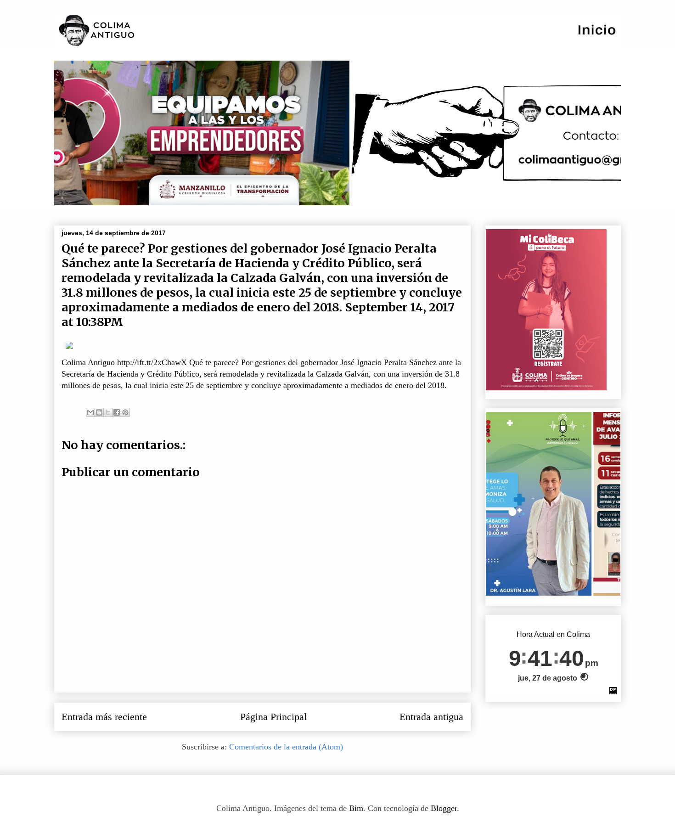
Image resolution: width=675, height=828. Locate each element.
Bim (356, 808)
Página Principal (273, 716)
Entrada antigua (431, 716)
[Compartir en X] (107, 412)
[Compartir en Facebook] (116, 412)
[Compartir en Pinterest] (125, 412)
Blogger (444, 808)
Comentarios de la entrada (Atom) (286, 746)
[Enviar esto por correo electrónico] (90, 412)
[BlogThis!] (99, 412)
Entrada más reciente (104, 716)
